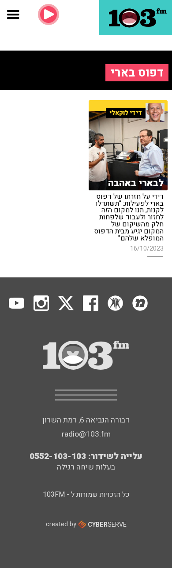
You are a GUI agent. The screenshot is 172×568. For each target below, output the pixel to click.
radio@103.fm (86, 434)
